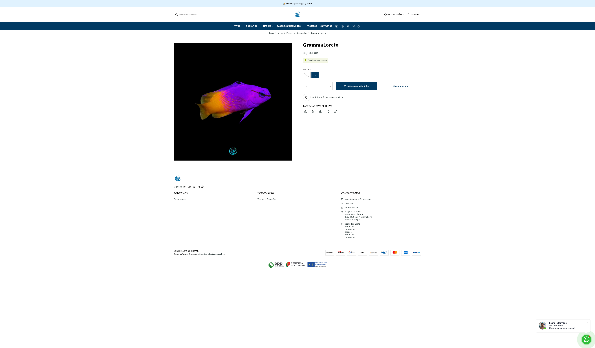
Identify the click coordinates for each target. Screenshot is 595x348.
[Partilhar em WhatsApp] (320, 112)
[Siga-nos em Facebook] (342, 26)
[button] (238, 26)
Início (271, 33)
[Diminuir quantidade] (306, 86)
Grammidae (301, 33)
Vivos (280, 33)
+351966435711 (352, 203)
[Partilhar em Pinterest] (328, 112)
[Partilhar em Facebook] (305, 112)
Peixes (289, 33)
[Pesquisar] (176, 14)
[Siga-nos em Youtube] (353, 26)
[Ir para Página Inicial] (297, 14)
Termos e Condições (267, 199)
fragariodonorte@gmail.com (358, 199)
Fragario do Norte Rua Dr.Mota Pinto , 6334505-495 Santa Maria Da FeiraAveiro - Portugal (358, 215)
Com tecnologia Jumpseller (211, 254)
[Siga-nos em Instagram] (336, 26)
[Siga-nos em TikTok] (359, 26)
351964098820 (351, 207)
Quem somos (180, 199)
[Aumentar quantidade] (330, 86)
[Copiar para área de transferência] (335, 112)
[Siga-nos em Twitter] (347, 26)
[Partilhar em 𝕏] (313, 112)
